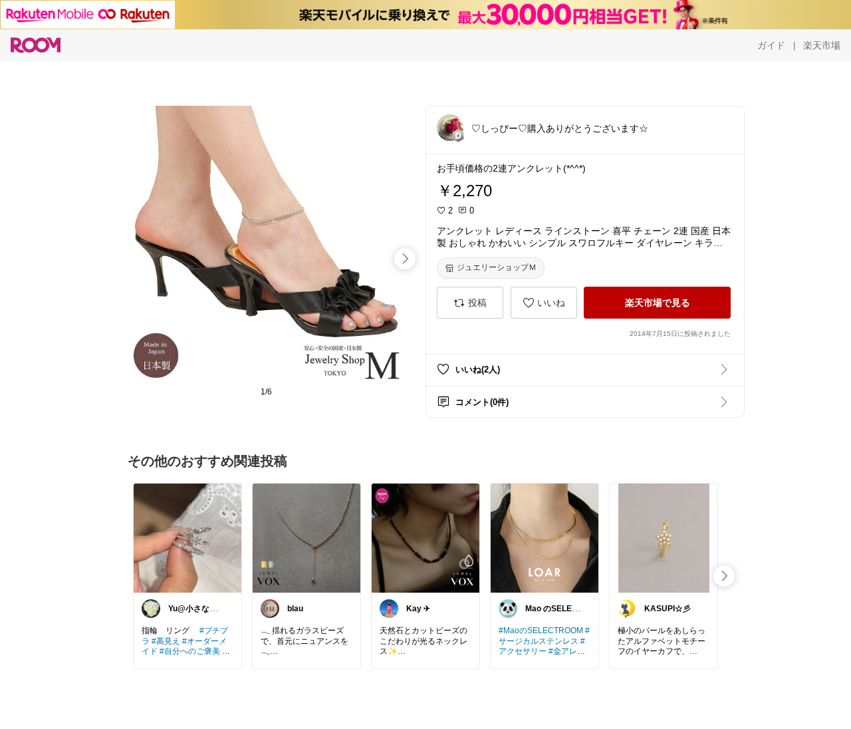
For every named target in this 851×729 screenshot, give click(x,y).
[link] (187, 537)
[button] (450, 127)
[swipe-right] (405, 258)
